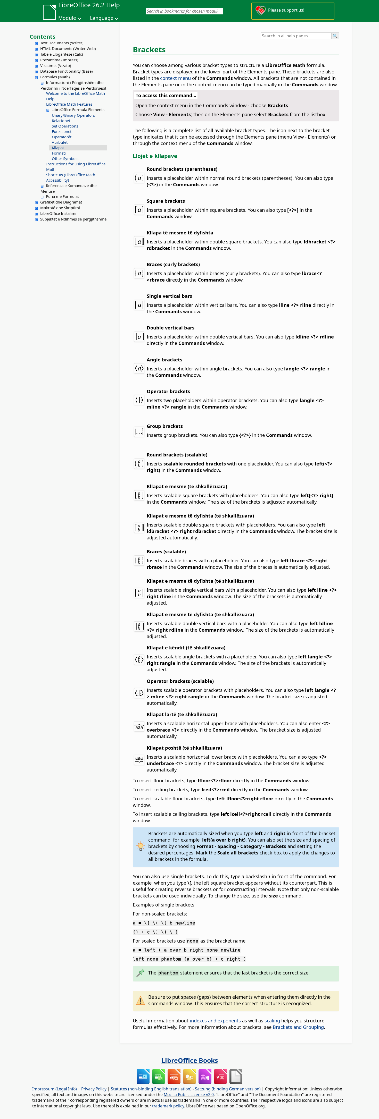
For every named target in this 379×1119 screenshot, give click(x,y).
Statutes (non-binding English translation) (151, 1089)
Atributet (60, 142)
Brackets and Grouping (298, 1027)
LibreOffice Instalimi (58, 213)
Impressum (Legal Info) (54, 1089)
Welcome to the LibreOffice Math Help (75, 96)
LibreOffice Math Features (69, 104)
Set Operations (65, 126)
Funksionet (61, 131)
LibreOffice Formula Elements (78, 109)
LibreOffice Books (189, 1060)
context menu (175, 78)
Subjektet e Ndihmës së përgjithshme (73, 219)
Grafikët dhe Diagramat (61, 202)
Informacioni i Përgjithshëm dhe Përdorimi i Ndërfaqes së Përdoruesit (73, 85)
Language (101, 18)
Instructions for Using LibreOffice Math (75, 166)
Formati (59, 153)
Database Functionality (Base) (66, 71)
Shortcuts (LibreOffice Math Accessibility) (70, 177)
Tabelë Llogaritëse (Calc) (61, 54)
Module (67, 18)
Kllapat (58, 147)
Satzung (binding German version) (228, 1089)
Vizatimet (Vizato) (55, 65)
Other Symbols (65, 158)
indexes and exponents (215, 1020)
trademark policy (168, 1106)
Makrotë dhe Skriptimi (60, 207)
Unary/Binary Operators (73, 115)
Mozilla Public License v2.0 (189, 1094)
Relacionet (61, 120)
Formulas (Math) (55, 76)
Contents (42, 36)
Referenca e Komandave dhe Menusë (68, 188)
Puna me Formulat (62, 196)
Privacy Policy (93, 1089)
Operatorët (61, 136)
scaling (272, 1020)
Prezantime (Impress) (59, 59)
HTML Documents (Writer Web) (68, 48)
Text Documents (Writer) (62, 42)
